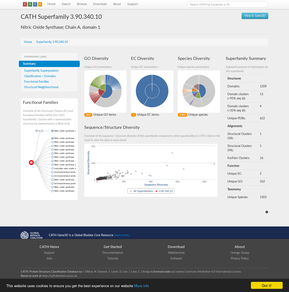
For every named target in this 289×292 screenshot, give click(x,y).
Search (66, 4)
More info (141, 285)
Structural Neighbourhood (41, 87)
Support (132, 4)
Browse (82, 4)
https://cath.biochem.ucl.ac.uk (59, 276)
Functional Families (36, 81)
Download (100, 4)
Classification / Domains (40, 76)
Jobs (49, 258)
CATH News (49, 247)
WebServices (176, 252)
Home (51, 4)
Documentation (112, 252)
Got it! (267, 285)
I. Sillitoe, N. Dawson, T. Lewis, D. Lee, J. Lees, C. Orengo (116, 271)
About (117, 4)
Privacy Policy (240, 258)
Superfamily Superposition (41, 70)
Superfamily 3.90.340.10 (52, 42)
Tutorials (112, 258)
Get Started (113, 247)
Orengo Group (239, 252)
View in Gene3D (255, 15)
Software (176, 258)
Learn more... (122, 235)
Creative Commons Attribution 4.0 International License (207, 271)
